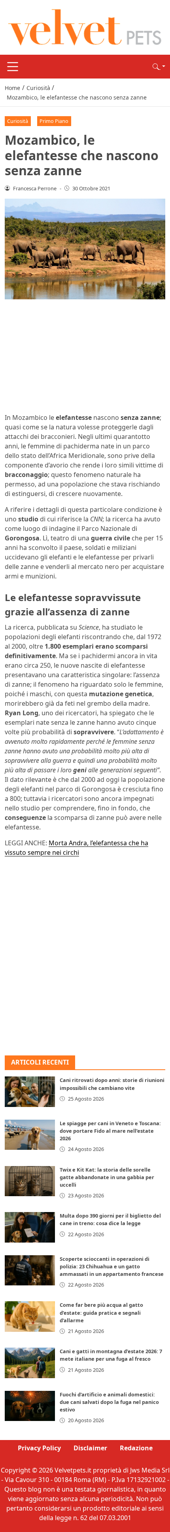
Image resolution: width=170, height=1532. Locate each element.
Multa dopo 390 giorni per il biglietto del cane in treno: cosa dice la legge (110, 1219)
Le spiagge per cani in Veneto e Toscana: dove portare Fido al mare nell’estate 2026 (110, 1131)
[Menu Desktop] (13, 67)
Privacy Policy (39, 1448)
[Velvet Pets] (85, 26)
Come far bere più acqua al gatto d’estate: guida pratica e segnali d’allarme (101, 1312)
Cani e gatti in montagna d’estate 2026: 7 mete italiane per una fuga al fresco (111, 1355)
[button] (159, 66)
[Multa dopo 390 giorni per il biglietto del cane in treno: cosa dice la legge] (30, 1227)
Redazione (136, 1448)
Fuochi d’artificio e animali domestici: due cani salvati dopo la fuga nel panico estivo (109, 1402)
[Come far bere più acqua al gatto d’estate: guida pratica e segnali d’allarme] (30, 1316)
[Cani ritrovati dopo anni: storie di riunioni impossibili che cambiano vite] (30, 1091)
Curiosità (17, 120)
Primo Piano (54, 120)
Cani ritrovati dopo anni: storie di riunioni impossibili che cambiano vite (112, 1083)
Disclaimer (90, 1448)
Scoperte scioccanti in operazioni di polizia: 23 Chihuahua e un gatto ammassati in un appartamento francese (112, 1266)
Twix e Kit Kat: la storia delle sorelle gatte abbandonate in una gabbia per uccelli (107, 1177)
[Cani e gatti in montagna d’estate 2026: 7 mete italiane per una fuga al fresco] (30, 1363)
